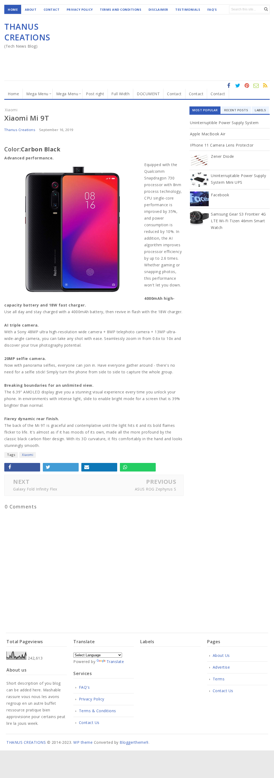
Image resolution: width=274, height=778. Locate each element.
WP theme (83, 742)
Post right (95, 93)
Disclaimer (158, 9)
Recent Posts (236, 110)
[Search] (265, 9)
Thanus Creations (19, 129)
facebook (229, 88)
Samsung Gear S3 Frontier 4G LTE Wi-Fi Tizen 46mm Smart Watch (238, 221)
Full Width (120, 93)
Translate (115, 661)
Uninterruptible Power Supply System (224, 122)
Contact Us (89, 722)
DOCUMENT (148, 93)
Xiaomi (27, 455)
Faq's (212, 9)
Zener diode (222, 156)
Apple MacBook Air (208, 133)
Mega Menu (37, 93)
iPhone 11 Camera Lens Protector (222, 145)
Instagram (247, 88)
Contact (52, 9)
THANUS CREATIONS (27, 32)
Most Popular (205, 110)
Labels (260, 110)
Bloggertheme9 (134, 742)
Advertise (221, 667)
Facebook (220, 194)
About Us (221, 655)
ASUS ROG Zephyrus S (155, 489)
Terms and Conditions (120, 9)
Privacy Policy (80, 9)
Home (13, 9)
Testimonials (187, 9)
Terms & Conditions (97, 710)
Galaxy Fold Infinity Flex (35, 489)
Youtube (265, 88)
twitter (238, 88)
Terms (218, 678)
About (31, 9)
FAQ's (84, 687)
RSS (256, 88)
